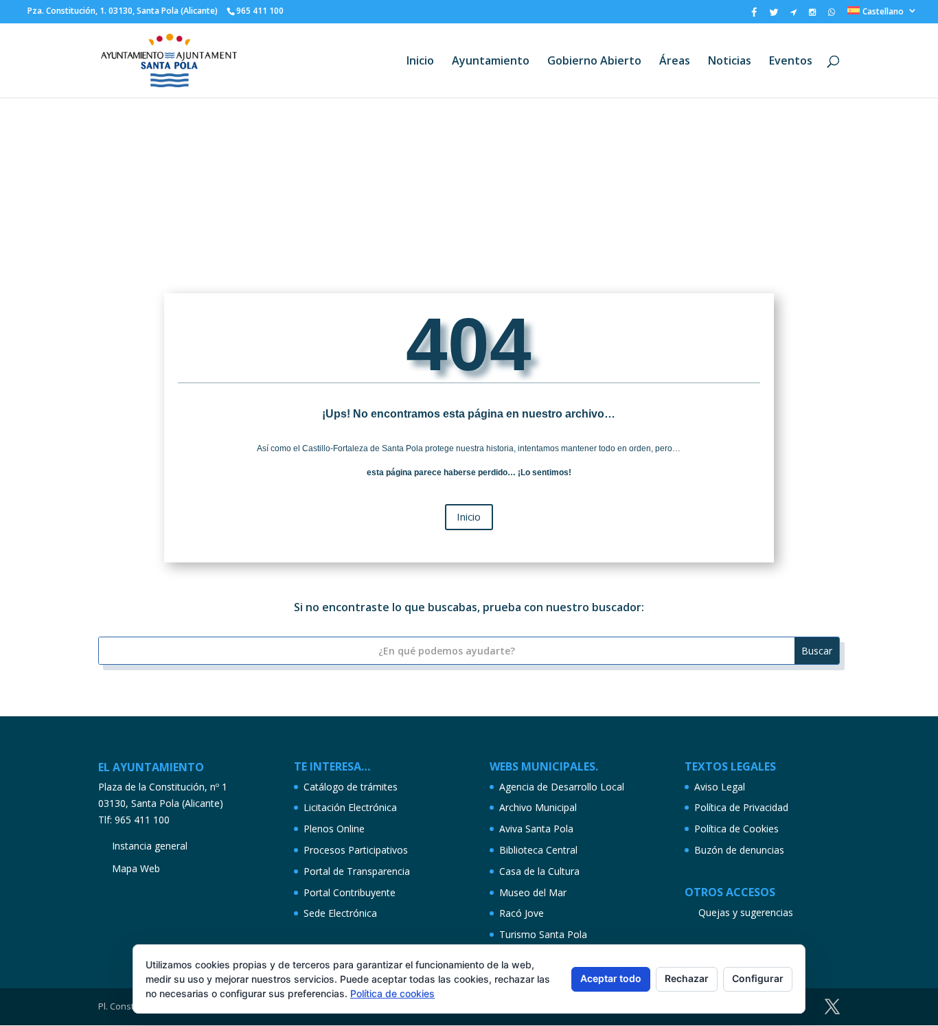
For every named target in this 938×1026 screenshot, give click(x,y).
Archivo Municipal (538, 807)
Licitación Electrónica (350, 807)
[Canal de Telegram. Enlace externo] (793, 15)
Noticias (729, 62)
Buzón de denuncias (739, 849)
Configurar (757, 978)
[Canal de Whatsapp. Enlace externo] (831, 15)
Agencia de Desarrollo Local (561, 786)
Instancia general (149, 845)
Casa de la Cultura (539, 871)
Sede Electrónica (340, 913)
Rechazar (687, 978)
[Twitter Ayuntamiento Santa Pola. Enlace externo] (773, 15)
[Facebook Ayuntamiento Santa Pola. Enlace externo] (754, 15)
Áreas (674, 62)
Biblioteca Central (538, 849)
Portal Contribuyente (350, 892)
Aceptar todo (610, 978)
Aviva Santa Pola (536, 828)
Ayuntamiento (490, 62)
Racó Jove (521, 913)
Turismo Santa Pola (543, 934)
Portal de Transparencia (357, 871)
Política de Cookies (736, 828)
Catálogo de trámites (351, 786)
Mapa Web (136, 868)
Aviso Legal (719, 786)
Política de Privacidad (741, 807)
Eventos (790, 62)
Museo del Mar (533, 892)
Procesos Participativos (356, 849)
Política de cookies (392, 993)
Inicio (420, 62)
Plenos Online (334, 828)
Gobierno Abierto (594, 62)
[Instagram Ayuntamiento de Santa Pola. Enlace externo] (812, 15)
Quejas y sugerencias (745, 912)
